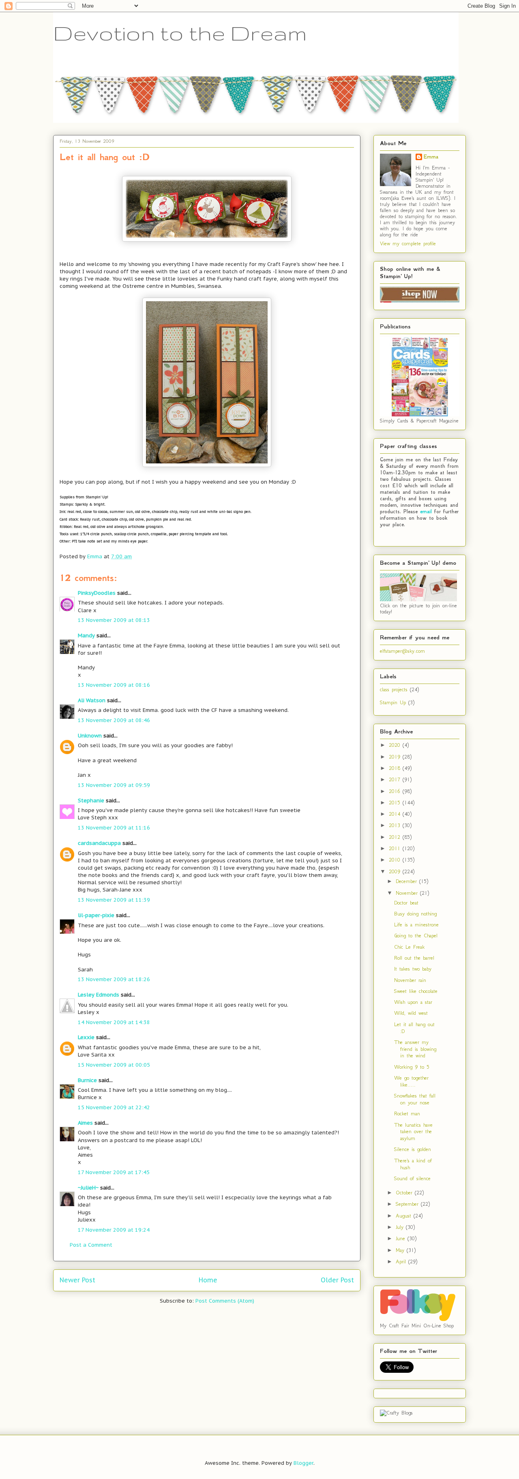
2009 (396, 871)
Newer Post (77, 1280)
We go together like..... (411, 1081)
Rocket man (407, 1113)
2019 (396, 757)
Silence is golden (412, 1149)
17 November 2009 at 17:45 (114, 1172)
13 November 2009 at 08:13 (114, 620)
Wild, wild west (411, 1013)
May (401, 1250)
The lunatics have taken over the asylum (413, 1132)
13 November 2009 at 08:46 (114, 720)
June (401, 1238)
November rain (410, 980)
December (407, 881)
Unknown (90, 735)
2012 (396, 837)
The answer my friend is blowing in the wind (415, 1049)
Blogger (303, 1463)
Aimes (85, 1122)
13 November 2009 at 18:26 (114, 979)
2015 (396, 803)
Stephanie (91, 800)
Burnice (87, 1080)
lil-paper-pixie (96, 915)
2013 (396, 825)
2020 (396, 745)
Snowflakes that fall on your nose (414, 1099)
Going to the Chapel (416, 935)
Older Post (337, 1280)
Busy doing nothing (415, 914)
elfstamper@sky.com (402, 651)
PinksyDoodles (97, 592)
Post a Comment (91, 1244)
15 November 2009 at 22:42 (114, 1107)
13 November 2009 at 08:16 (114, 685)
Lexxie (86, 1037)
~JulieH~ (88, 1187)
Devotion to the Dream (180, 33)
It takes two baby (412, 969)
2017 (396, 779)
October (405, 1193)
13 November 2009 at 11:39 (114, 899)
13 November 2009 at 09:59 (114, 785)
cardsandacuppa (99, 843)
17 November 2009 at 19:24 (114, 1229)
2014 (396, 814)
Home (208, 1280)
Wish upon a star (413, 1002)
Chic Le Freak (409, 947)
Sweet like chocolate (416, 991)
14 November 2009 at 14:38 (114, 1022)
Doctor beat (406, 903)
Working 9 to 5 (411, 1067)
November (408, 893)
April (402, 1261)
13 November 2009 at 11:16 (114, 827)
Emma (431, 157)
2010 (396, 860)
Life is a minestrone (416, 925)
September (408, 1204)
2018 (396, 768)
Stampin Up (393, 702)
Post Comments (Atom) (224, 1300)
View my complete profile (408, 243)
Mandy (86, 635)
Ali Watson (91, 700)
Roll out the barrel (414, 958)
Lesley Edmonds (98, 994)
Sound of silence (412, 1178)
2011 (396, 848)
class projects (393, 689)
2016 (396, 791)
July (401, 1227)
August (405, 1216)
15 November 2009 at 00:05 (114, 1064)
